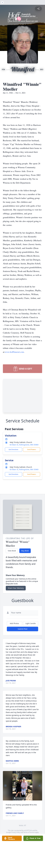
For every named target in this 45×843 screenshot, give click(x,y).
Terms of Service (29, 832)
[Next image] (39, 785)
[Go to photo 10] (27, 798)
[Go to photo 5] (20, 798)
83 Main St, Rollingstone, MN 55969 (24, 445)
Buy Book (25, 551)
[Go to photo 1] (14, 798)
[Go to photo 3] (17, 798)
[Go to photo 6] (21, 798)
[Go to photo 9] (26, 798)
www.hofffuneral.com (14, 351)
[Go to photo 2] (15, 798)
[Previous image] (5, 785)
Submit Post (22, 629)
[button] (22, 785)
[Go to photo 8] (24, 798)
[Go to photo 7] (23, 798)
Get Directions (13, 449)
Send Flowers (31, 449)
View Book (12, 551)
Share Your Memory (16, 588)
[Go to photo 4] (18, 798)
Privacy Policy (15, 832)
